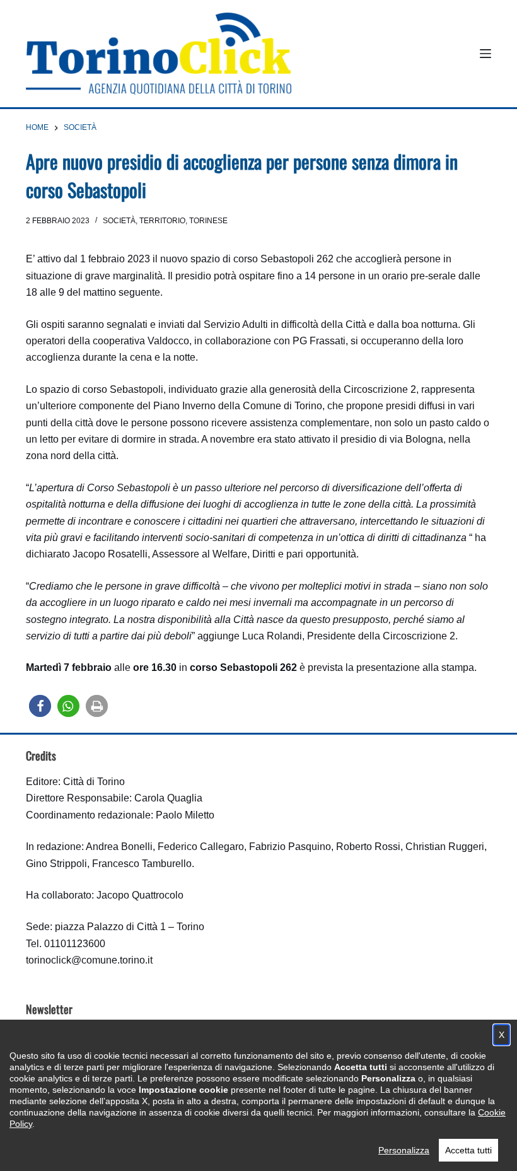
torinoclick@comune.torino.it (89, 960)
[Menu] (485, 53)
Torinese (208, 220)
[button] (40, 706)
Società (119, 220)
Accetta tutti (468, 1150)
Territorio (162, 220)
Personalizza (403, 1150)
